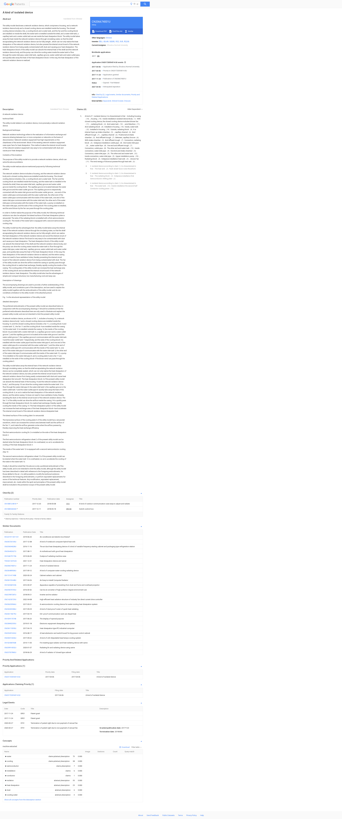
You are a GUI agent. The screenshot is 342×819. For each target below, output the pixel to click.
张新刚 (112, 42)
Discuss (127, 101)
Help (202, 815)
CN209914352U (10, 648)
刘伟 (121, 42)
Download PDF (101, 31)
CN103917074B (10, 619)
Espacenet (107, 101)
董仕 (101, 42)
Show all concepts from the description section (22, 800)
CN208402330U (10, 624)
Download (125, 747)
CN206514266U (10, 638)
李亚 (117, 42)
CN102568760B (10, 643)
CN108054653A (10, 509)
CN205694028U (10, 547)
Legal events (110, 95)
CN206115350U (10, 628)
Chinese (109, 38)
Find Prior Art (117, 31)
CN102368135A (10, 585)
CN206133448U (10, 580)
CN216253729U (10, 599)
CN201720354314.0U (12, 677)
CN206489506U (10, 571)
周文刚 (126, 42)
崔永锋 (106, 42)
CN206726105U (10, 542)
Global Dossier (117, 101)
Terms (180, 815)
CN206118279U (10, 614)
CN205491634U (10, 633)
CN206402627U (10, 551)
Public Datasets (168, 815)
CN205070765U (10, 590)
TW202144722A (10, 561)
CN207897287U (10, 595)
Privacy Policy (191, 815)
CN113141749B (10, 575)
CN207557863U (10, 652)
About (140, 815)
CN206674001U (10, 566)
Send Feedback (153, 815)
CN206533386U (10, 609)
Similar (130, 31)
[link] (7, 756)
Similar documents (123, 95)
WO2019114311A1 (11, 537)
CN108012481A (10, 504)
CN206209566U (10, 604)
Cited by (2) (100, 95)
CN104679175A (10, 556)
